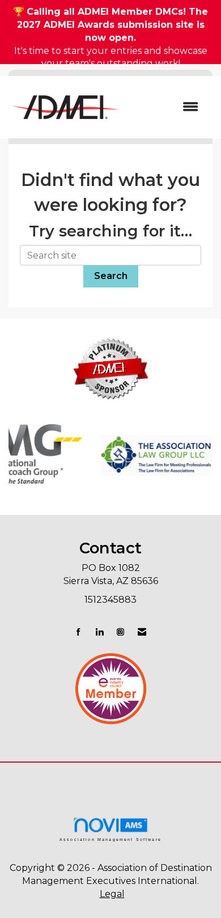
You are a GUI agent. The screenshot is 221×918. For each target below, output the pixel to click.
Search (111, 275)
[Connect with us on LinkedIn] (99, 632)
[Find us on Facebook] (78, 632)
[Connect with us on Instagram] (120, 632)
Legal (112, 894)
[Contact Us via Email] (142, 632)
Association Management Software (111, 839)
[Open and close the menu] (166, 107)
